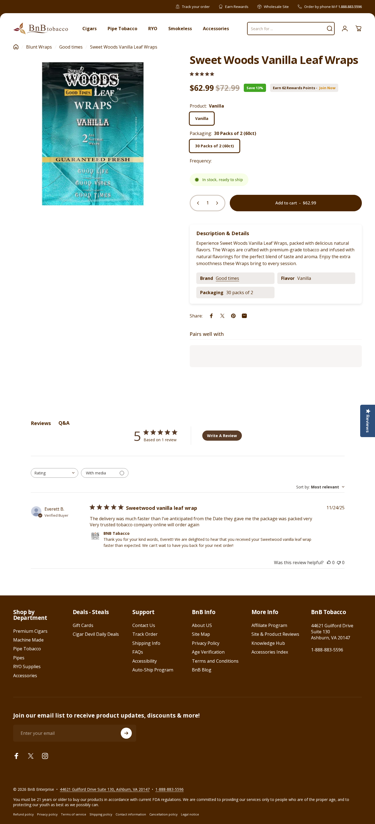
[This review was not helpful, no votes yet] (339, 562)
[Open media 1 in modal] (92, 133)
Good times (71, 47)
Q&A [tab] (63, 423)
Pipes (18, 657)
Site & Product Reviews (275, 634)
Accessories (25, 675)
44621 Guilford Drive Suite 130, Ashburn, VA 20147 (105, 789)
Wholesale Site (276, 6)
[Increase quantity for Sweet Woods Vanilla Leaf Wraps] (218, 203)
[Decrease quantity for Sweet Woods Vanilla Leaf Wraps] (197, 203)
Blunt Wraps (39, 47)
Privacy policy (47, 814)
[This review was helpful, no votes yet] (329, 562)
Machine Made (28, 640)
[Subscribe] (126, 733)
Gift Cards (83, 625)
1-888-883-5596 (327, 650)
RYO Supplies (27, 666)
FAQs (137, 652)
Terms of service (73, 814)
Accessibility (144, 661)
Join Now (327, 88)
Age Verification (208, 652)
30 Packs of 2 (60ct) (214, 145)
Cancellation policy (163, 814)
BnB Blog (201, 670)
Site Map (201, 634)
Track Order (145, 634)
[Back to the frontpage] (16, 47)
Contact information (131, 814)
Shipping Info (146, 643)
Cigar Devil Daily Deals (96, 634)
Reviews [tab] (41, 423)
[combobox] (54, 473)
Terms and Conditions (215, 661)
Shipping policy (100, 814)
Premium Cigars (30, 631)
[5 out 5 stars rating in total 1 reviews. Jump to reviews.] (202, 74)
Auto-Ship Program (152, 670)
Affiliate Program (269, 625)
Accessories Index (269, 652)
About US (202, 625)
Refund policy (23, 814)
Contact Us (143, 625)
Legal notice (190, 814)
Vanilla (201, 118)
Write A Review (222, 435)
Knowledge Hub (268, 643)
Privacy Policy (205, 643)
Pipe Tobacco (27, 648)
